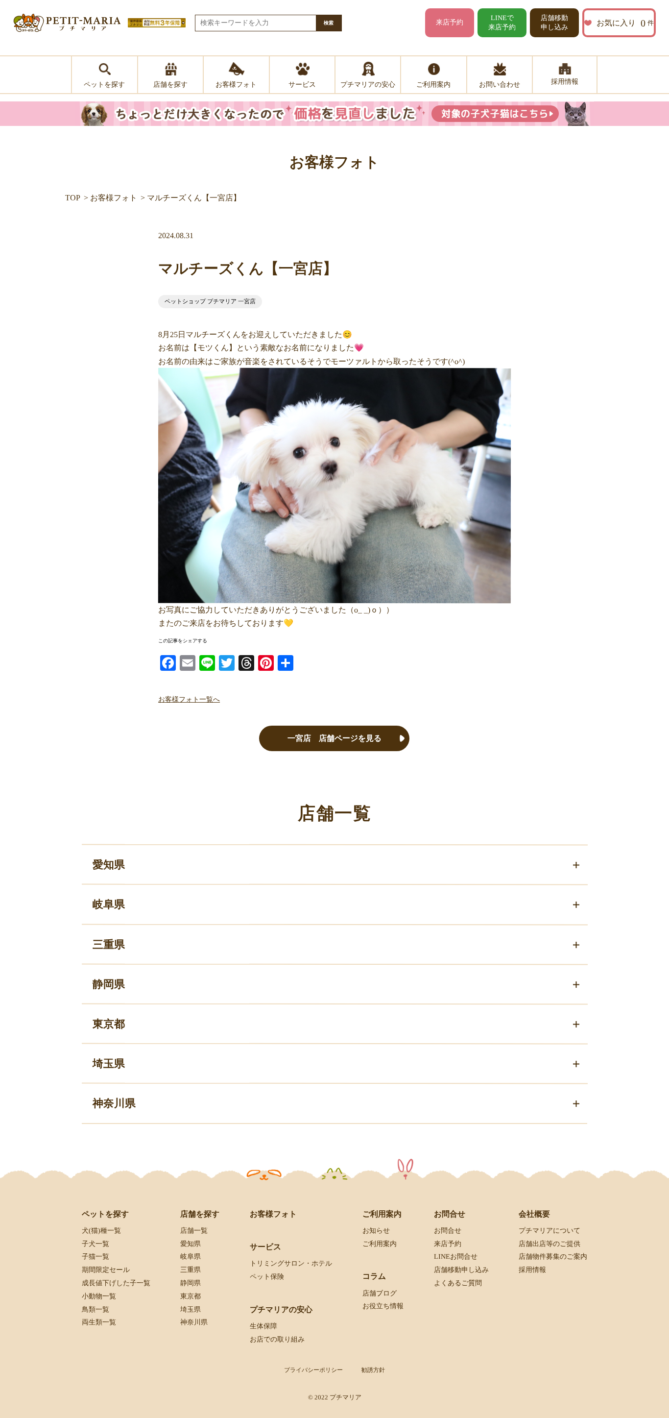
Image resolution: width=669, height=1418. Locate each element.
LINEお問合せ (456, 1256)
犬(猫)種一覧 (101, 1230)
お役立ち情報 (383, 1306)
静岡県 (190, 1283)
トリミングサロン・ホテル (291, 1263)
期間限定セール (106, 1269)
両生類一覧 (99, 1322)
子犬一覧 (95, 1243)
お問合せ (447, 1230)
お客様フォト (113, 198)
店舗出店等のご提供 (549, 1243)
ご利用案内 (379, 1243)
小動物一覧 (99, 1296)
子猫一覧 (95, 1256)
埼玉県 (190, 1309)
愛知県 (190, 1243)
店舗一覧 (194, 1230)
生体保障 (263, 1326)
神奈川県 (194, 1322)
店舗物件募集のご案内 (553, 1256)
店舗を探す (199, 1214)
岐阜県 (190, 1256)
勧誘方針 (373, 1370)
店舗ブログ (379, 1293)
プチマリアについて (549, 1230)
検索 (329, 22)
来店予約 (449, 22)
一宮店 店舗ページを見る (334, 738)
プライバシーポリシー (313, 1370)
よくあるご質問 (458, 1283)
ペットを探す (105, 1214)
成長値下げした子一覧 (116, 1283)
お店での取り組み (277, 1339)
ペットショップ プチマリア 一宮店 (210, 301)
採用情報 (532, 1269)
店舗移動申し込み (554, 22)
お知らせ (376, 1230)
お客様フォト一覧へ (189, 699)
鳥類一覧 (95, 1309)
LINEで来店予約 (502, 22)
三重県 (190, 1269)
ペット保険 (267, 1276)
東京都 (190, 1296)
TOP (72, 198)
